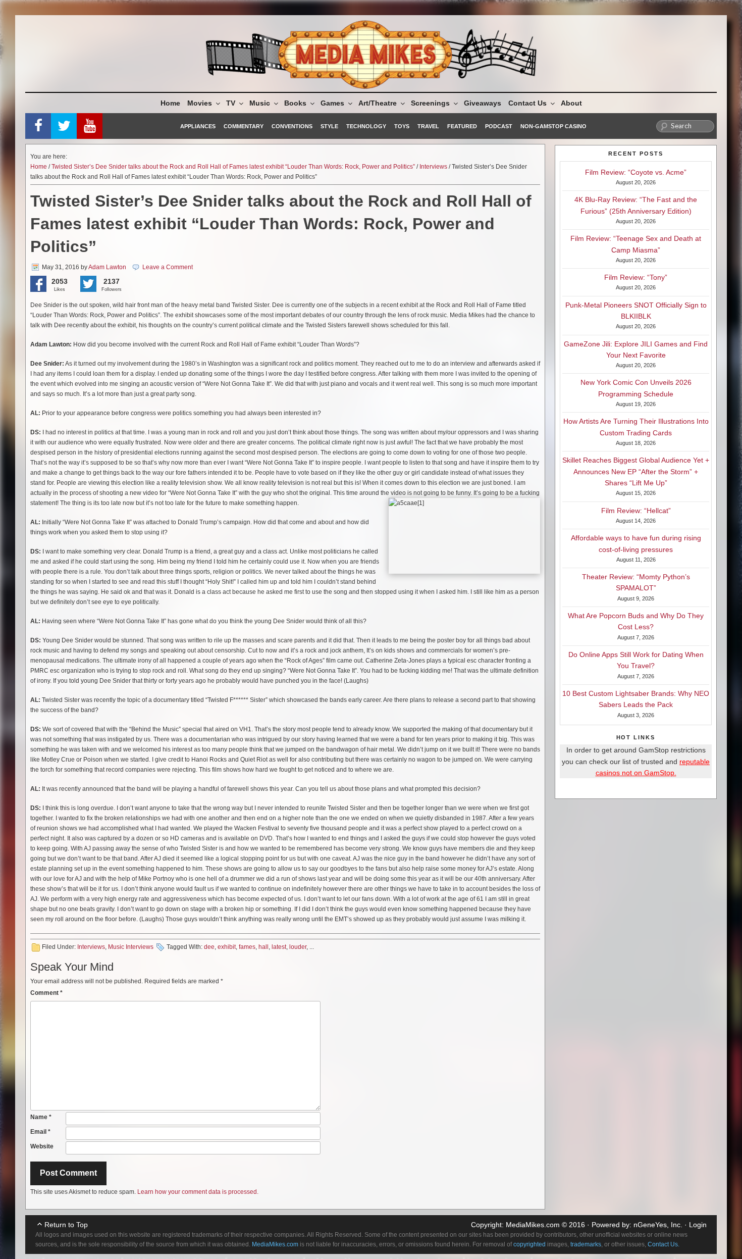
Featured (462, 126)
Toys (401, 126)
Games (332, 103)
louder (297, 946)
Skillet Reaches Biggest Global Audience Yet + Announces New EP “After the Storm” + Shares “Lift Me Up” (635, 471)
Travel (428, 126)
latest (279, 946)
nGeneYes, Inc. (657, 1225)
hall (263, 946)
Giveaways (482, 103)
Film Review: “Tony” (635, 277)
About (571, 103)
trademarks (585, 1244)
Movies (199, 103)
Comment (46, 992)
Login (698, 1225)
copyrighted (529, 1244)
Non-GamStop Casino (553, 126)
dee (209, 946)
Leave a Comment (167, 267)
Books (295, 103)
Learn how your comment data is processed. (197, 1191)
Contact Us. (663, 1244)
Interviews (433, 166)
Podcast (498, 126)
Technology (366, 126)
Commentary (243, 126)
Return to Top (66, 1225)
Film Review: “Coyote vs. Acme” (635, 172)
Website (42, 1146)
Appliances (198, 126)
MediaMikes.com (533, 1225)
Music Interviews (130, 946)
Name (40, 1117)
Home (170, 103)
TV (230, 103)
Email (40, 1131)
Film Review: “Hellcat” (636, 511)
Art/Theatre (377, 103)
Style (329, 126)
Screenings (430, 103)
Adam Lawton (107, 267)
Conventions (292, 126)
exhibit (227, 946)
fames (247, 946)
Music (259, 103)
